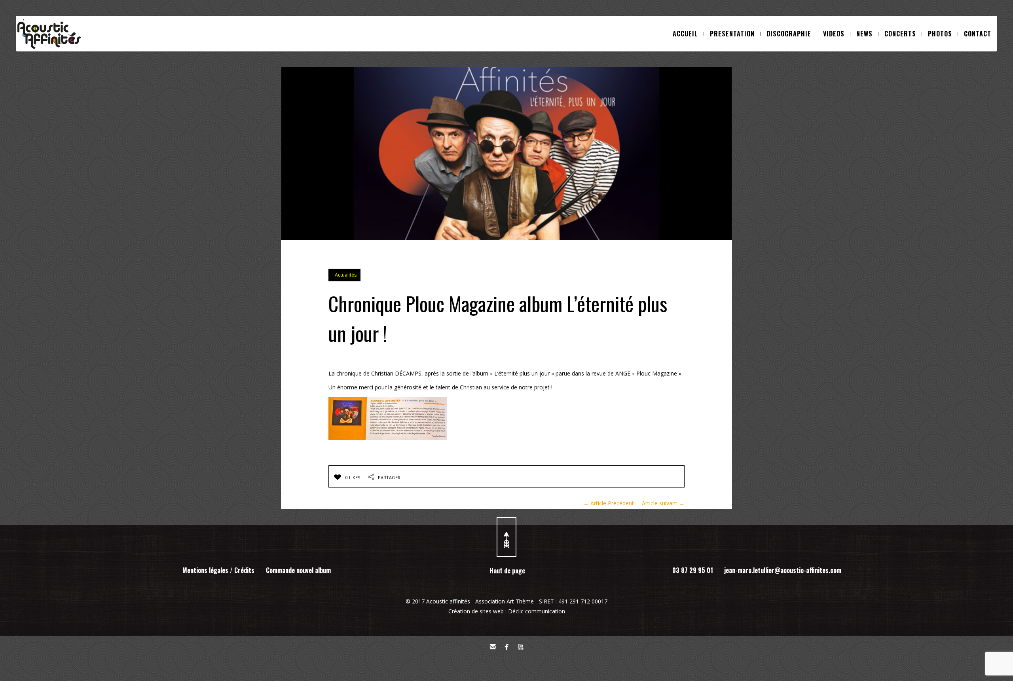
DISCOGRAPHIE (788, 33)
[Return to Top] (506, 537)
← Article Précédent (608, 503)
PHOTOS (940, 33)
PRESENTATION (732, 33)
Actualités (346, 274)
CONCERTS (900, 33)
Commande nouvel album (298, 570)
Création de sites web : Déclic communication (506, 611)
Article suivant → (663, 503)
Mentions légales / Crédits (218, 570)
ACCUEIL (685, 33)
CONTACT (977, 33)
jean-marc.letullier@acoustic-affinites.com (782, 570)
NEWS (864, 33)
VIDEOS (833, 33)
